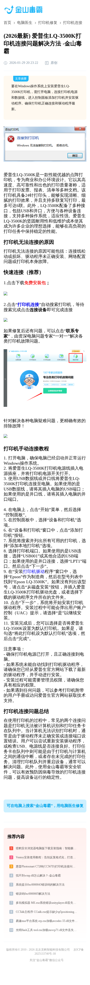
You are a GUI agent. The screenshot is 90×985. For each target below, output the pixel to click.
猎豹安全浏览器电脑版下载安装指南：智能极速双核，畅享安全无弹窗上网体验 (47, 848)
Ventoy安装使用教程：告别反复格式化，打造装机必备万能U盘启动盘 (47, 857)
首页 (7, 23)
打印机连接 (28, 304)
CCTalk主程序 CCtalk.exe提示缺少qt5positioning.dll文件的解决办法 (47, 912)
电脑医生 (24, 23)
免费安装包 (35, 282)
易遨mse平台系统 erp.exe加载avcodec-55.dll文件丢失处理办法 (47, 921)
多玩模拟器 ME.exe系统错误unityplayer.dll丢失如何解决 (47, 902)
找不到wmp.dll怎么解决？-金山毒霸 (38, 875)
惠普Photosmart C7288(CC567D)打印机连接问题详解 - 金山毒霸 (47, 866)
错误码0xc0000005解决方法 (33, 893)
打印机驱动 (34, 571)
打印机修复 (47, 23)
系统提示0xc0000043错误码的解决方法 (40, 884)
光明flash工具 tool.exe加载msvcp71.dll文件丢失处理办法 (47, 930)
